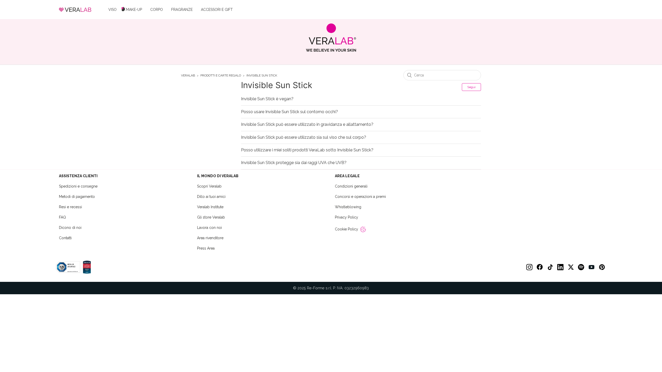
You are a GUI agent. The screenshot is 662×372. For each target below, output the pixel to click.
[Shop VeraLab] (331, 37)
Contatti (65, 238)
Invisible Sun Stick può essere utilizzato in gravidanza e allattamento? (307, 124)
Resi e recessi (70, 207)
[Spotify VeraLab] (581, 267)
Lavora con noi (209, 228)
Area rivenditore (210, 238)
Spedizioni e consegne (78, 186)
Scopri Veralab (209, 186)
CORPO (156, 9)
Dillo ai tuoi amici (211, 197)
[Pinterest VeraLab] (602, 267)
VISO (112, 9)
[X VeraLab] (571, 267)
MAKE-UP (134, 9)
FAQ (62, 217)
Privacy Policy (346, 217)
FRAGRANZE (182, 9)
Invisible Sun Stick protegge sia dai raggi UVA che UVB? (294, 162)
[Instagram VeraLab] (529, 267)
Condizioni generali (351, 186)
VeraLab (188, 75)
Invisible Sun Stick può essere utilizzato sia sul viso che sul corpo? (303, 137)
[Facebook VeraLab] (540, 267)
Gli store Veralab (211, 217)
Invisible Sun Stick (261, 75)
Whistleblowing (348, 207)
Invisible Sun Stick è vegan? (267, 99)
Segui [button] (471, 87)
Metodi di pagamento (77, 197)
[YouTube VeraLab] (591, 267)
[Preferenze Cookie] (363, 229)
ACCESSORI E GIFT (217, 9)
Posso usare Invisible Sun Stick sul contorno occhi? (289, 112)
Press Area (206, 248)
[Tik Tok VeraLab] (550, 267)
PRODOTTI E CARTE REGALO (220, 75)
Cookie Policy (346, 229)
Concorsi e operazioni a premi (360, 197)
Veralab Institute (210, 207)
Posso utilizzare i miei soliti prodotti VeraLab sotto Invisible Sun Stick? (307, 150)
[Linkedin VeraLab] (560, 267)
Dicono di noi (70, 228)
